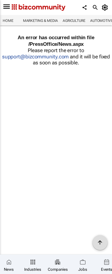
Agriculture (74, 21)
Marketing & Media (40, 21)
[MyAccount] (106, 7)
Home (8, 21)
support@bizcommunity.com (35, 57)
